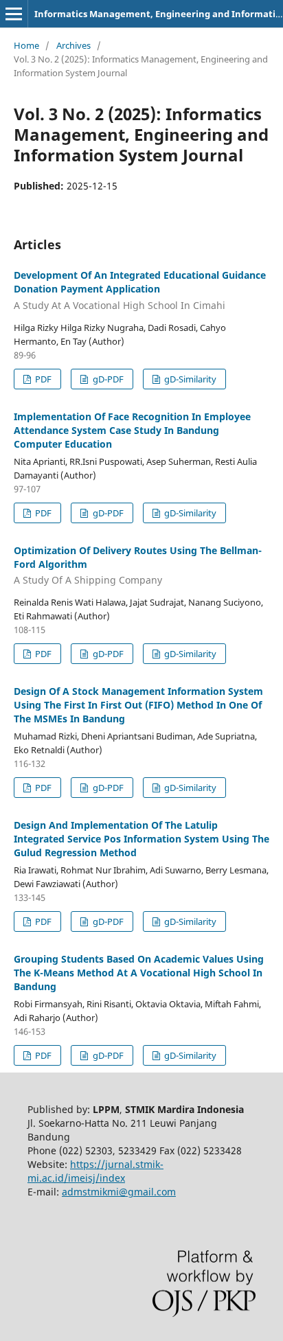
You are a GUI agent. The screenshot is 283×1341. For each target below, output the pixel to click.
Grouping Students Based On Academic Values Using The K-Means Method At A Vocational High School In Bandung (139, 972)
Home (26, 45)
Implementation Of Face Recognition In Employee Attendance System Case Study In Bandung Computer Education (132, 430)
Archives (73, 45)
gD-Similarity (189, 379)
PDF (42, 379)
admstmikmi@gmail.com (119, 1191)
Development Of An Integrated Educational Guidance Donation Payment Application (140, 290)
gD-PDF (107, 379)
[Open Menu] (13, 13)
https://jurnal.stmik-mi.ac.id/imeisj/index (95, 1171)
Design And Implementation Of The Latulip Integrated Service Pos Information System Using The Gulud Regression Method (141, 838)
